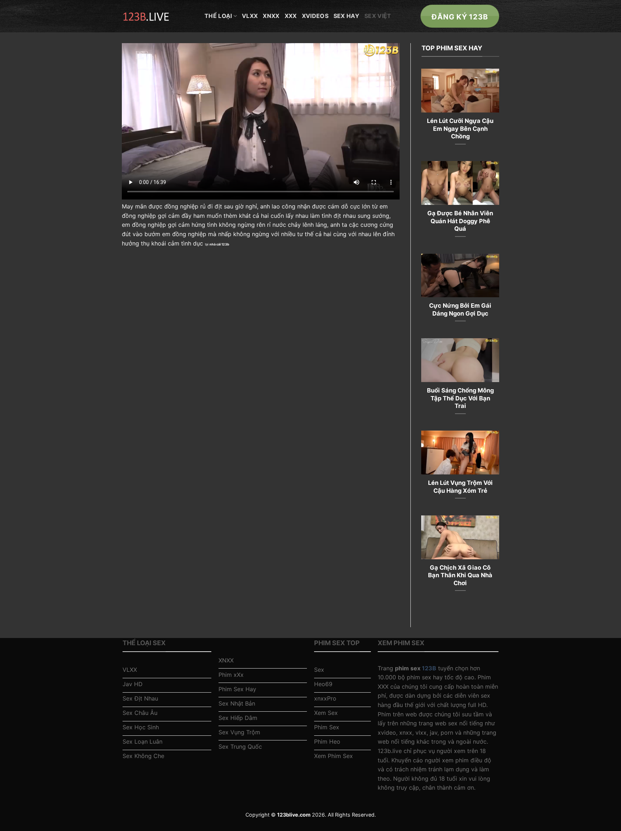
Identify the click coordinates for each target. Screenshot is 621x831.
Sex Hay (346, 15)
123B (429, 668)
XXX (291, 15)
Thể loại (218, 15)
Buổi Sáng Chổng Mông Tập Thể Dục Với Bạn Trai (460, 398)
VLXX (250, 15)
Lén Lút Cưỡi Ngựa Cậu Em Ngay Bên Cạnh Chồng (460, 128)
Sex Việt (377, 15)
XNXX (271, 15)
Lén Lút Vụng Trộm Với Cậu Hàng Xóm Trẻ (460, 486)
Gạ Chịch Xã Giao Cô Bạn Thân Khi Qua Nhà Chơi (460, 575)
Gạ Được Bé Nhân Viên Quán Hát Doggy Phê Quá (460, 221)
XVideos (315, 15)
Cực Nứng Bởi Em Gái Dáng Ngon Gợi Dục (460, 309)
